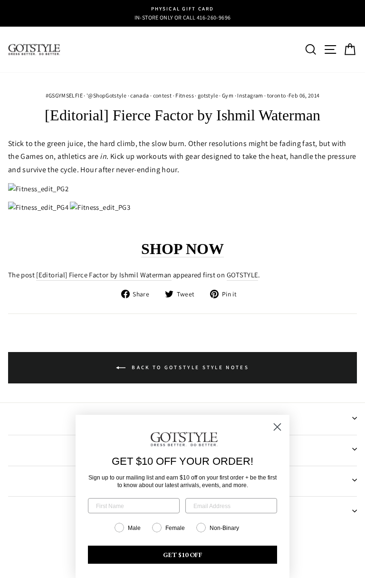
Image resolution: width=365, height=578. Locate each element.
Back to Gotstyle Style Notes (189, 367)
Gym (227, 95)
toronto (276, 95)
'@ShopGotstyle (106, 95)
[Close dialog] (277, 427)
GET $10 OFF (182, 554)
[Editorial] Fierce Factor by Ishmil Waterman (103, 274)
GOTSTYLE (243, 274)
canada (139, 95)
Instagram (250, 95)
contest (162, 95)
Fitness (184, 95)
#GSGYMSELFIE (64, 95)
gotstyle (208, 95)
